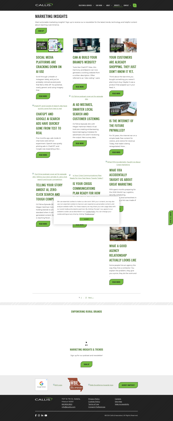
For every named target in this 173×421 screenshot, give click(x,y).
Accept (86, 219)
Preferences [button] (89, 214)
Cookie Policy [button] (90, 211)
